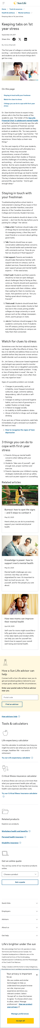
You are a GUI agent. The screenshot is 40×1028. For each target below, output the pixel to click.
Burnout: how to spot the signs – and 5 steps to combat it (20, 511)
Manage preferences (20, 1014)
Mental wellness (24, 13)
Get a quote (20, 882)
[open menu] (3, 3)
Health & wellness (8, 13)
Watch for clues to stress (13, 99)
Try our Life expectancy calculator (16, 758)
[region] (20, 999)
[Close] (36, 974)
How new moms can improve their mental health (19, 620)
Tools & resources (15, 9)
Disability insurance (10, 843)
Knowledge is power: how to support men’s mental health (19, 562)
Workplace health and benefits (15, 831)
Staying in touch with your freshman (17, 95)
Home (4, 9)
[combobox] (20, 874)
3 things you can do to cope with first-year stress (19, 105)
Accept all (20, 1021)
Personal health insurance (12, 837)
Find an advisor (12, 704)
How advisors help (9, 717)
